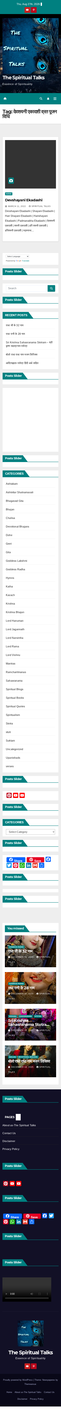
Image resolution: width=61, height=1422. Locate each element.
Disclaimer (8, 1141)
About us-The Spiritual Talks (19, 1125)
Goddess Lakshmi (16, 560)
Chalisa (10, 518)
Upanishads (13, 757)
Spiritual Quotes (15, 706)
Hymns (10, 578)
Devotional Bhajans (17, 526)
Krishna (10, 603)
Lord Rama (12, 646)
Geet (9, 543)
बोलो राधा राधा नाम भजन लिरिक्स (21, 354)
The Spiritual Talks (23, 78)
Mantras (10, 663)
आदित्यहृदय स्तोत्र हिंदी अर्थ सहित (22, 363)
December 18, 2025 (22, 1067)
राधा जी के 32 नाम (14, 325)
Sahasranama (14, 680)
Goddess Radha (15, 569)
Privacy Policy (10, 1149)
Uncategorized (14, 749)
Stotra (9, 723)
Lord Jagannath (15, 629)
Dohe (9, 535)
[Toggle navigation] (55, 99)
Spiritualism (13, 715)
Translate (25, 261)
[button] (41, 98)
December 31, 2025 (22, 957)
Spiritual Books (15, 697)
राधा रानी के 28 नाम (15, 333)
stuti (8, 732)
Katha (8, 194)
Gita (8, 552)
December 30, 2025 (22, 994)
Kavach (10, 595)
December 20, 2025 (22, 1030)
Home (9, 1392)
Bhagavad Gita (15, 501)
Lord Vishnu (13, 655)
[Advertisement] (30, 420)
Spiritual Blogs (14, 689)
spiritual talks (41, 206)
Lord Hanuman (14, 620)
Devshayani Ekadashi (23, 200)
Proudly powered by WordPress (18, 1380)
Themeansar (30, 1384)
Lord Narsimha (14, 638)
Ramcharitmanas (16, 672)
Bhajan (10, 509)
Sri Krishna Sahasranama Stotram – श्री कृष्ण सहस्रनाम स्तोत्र (29, 1024)
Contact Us (9, 1133)
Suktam (10, 740)
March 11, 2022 (17, 206)
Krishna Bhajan (15, 612)
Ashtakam (12, 483)
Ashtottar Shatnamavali (19, 492)
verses (10, 766)
